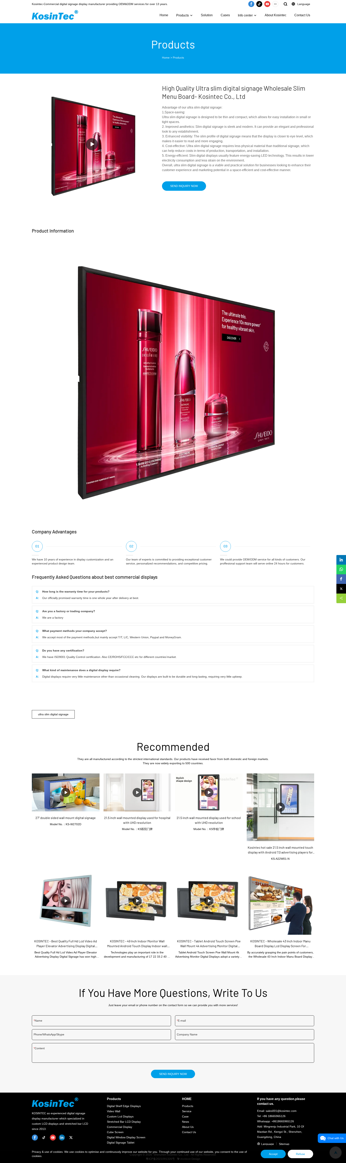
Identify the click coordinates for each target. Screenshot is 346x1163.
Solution (207, 15)
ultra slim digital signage (53, 714)
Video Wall (113, 1111)
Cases (225, 15)
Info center (245, 15)
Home (164, 15)
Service (186, 1111)
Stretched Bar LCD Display (124, 1121)
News (185, 1121)
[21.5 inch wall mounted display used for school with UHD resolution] (209, 792)
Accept (273, 1154)
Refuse (300, 1154)
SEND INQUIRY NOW (184, 186)
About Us (188, 1126)
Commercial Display (119, 1126)
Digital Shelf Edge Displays (124, 1106)
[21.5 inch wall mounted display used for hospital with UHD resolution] (137, 792)
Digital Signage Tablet (120, 1142)
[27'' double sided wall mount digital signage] (66, 792)
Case (185, 1116)
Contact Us (302, 15)
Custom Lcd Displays (120, 1116)
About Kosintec (275, 15)
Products (182, 15)
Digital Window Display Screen (126, 1137)
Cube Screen (115, 1132)
